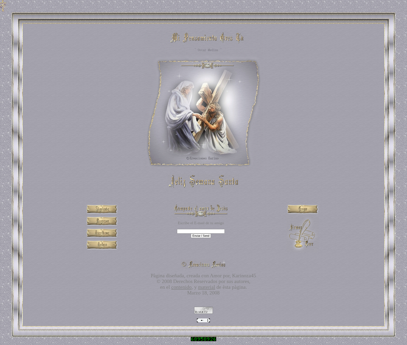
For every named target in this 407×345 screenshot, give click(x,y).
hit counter (203, 342)
